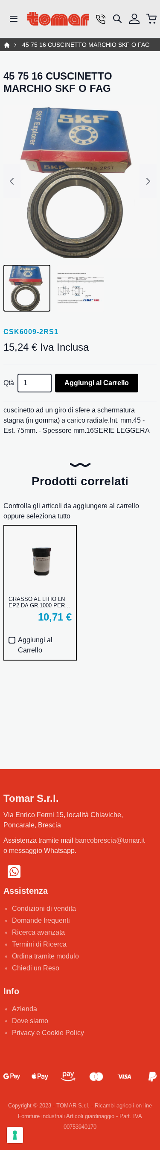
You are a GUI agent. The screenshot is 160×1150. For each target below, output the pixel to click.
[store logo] (58, 19)
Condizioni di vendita (44, 908)
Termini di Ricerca (39, 944)
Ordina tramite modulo (45, 956)
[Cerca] (117, 19)
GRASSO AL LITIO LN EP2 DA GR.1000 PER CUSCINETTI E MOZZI (38, 602)
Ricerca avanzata (38, 932)
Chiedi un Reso (35, 968)
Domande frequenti (41, 920)
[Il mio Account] (134, 19)
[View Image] (26, 288)
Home (6, 45)
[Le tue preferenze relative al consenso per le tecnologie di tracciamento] (15, 1135)
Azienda (24, 1009)
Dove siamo (30, 1020)
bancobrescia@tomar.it (110, 840)
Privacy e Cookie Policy (48, 1032)
